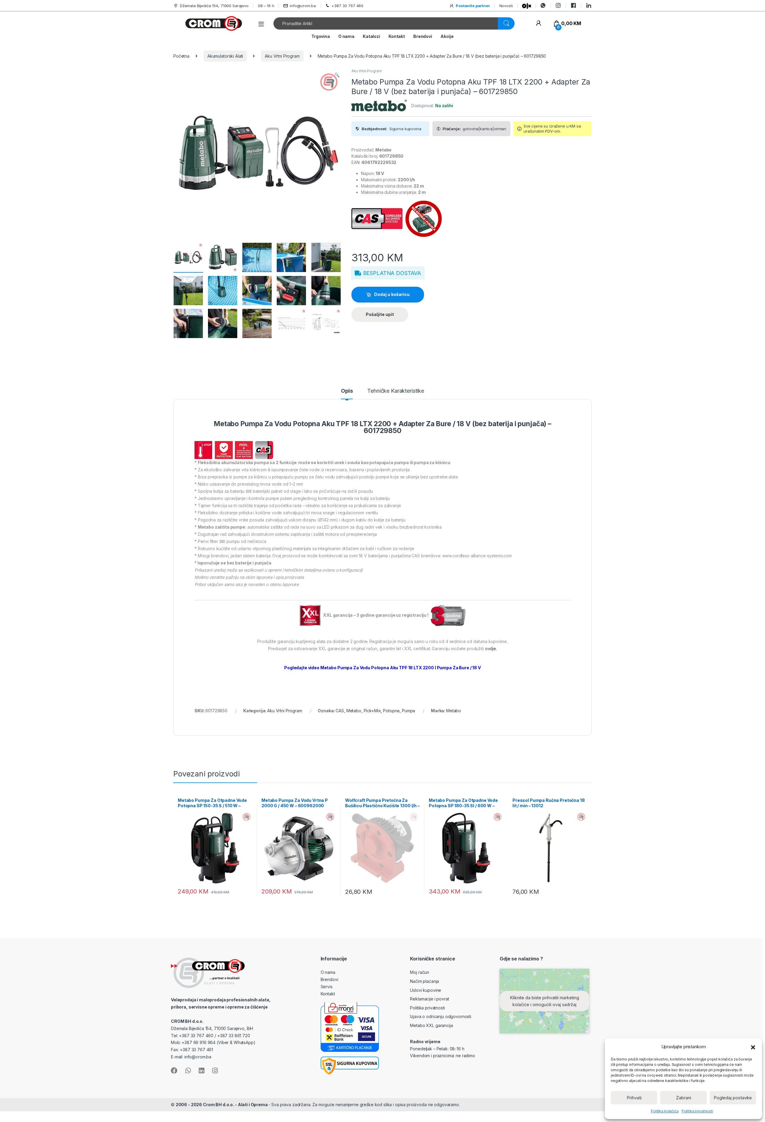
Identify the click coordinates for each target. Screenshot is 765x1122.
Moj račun (419, 972)
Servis (327, 986)
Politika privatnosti (697, 1111)
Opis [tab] (347, 391)
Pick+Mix (372, 710)
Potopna (391, 710)
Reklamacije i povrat (429, 998)
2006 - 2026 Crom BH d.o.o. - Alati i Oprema (222, 1104)
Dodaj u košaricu (392, 294)
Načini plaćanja (424, 981)
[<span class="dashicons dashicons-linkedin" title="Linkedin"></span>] (589, 5)
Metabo (353, 710)
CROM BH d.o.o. (187, 1021)
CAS (340, 710)
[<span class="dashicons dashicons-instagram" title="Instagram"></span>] (558, 5)
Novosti (506, 5)
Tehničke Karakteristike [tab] (395, 391)
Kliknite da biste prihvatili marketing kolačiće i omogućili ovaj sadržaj (544, 1001)
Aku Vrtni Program (282, 56)
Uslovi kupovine (425, 990)
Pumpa (408, 710)
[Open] (261, 24)
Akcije (447, 36)
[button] (753, 1047)
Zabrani (683, 1097)
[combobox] (385, 23)
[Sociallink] (174, 1070)
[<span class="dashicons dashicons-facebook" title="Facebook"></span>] (573, 5)
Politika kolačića (665, 1111)
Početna (181, 56)
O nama (346, 36)
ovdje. (491, 648)
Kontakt (396, 36)
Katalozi (371, 36)
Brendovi (422, 36)
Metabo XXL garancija (431, 1025)
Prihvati (634, 1097)
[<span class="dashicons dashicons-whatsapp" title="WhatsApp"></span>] (543, 5)
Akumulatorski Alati (225, 56)
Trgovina (320, 36)
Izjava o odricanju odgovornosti (440, 1016)
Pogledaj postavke (733, 1097)
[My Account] (538, 23)
